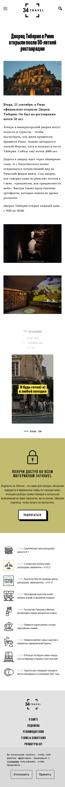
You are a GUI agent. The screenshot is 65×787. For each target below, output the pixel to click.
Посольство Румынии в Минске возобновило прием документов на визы (37, 611)
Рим (39, 431)
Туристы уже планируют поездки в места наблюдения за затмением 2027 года (38, 672)
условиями (13, 761)
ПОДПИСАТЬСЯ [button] (32, 515)
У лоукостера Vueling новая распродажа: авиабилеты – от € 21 (34, 565)
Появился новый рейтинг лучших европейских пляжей (36, 626)
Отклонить (21, 774)
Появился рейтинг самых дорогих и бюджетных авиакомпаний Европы (37, 641)
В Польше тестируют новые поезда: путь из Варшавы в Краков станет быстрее (37, 657)
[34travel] (33, 10)
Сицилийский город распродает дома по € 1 (36, 550)
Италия (33, 431)
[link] (35, 331)
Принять (45, 774)
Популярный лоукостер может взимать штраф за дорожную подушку (36, 596)
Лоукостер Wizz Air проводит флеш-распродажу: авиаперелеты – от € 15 (37, 580)
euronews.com (35, 342)
